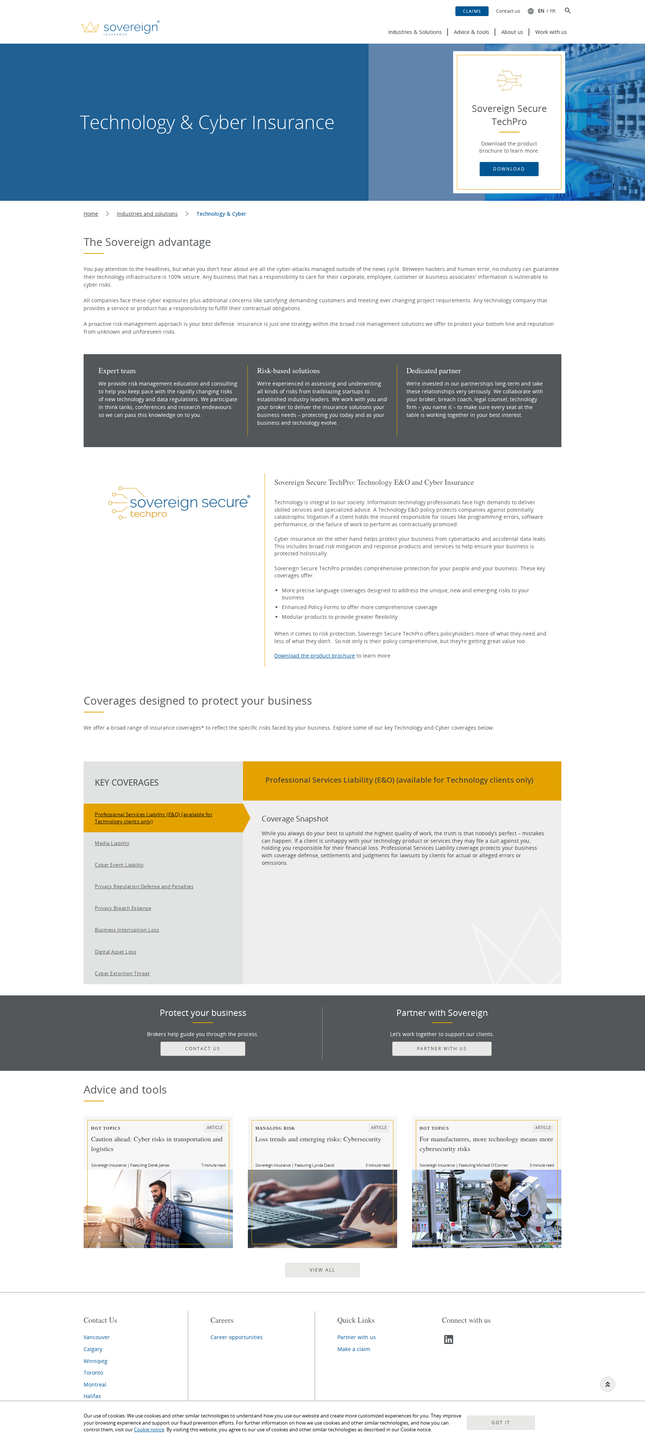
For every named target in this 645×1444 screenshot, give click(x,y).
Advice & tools (471, 31)
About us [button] (512, 31)
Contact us (508, 10)
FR (552, 10)
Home (91, 213)
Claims (472, 11)
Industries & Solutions (415, 31)
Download (509, 169)
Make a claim (353, 1349)
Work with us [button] (551, 31)
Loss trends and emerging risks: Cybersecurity (318, 1138)
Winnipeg (96, 1361)
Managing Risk (275, 1128)
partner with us (442, 1048)
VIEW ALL (322, 1270)
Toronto (93, 1372)
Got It (501, 1422)
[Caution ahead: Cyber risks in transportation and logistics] (158, 1209)
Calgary (93, 1349)
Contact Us (203, 1048)
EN (541, 10)
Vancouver (97, 1337)
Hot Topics (106, 1128)
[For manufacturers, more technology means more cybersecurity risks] (486, 1209)
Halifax (92, 1396)
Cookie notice (149, 1429)
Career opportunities (237, 1337)
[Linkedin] (449, 1342)
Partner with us (356, 1337)
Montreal (95, 1384)
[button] (565, 11)
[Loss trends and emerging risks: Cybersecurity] (322, 1209)
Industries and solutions (147, 213)
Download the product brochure (314, 655)
